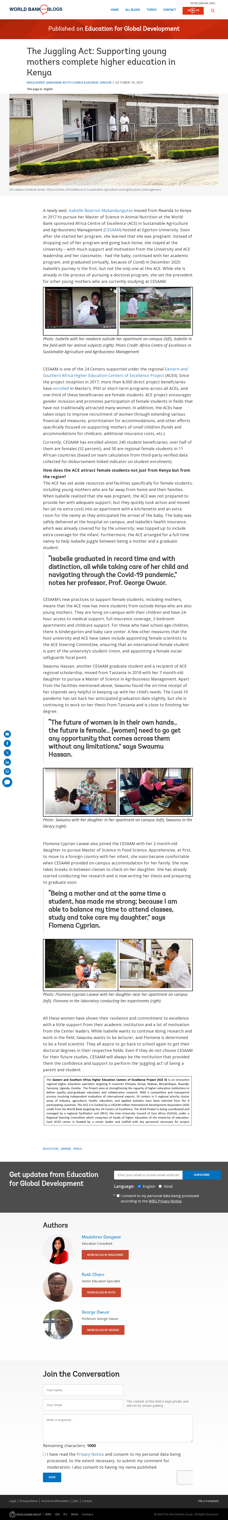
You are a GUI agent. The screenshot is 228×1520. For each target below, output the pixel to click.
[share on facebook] (7, 743)
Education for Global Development (132, 29)
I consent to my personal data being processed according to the (160, 1198)
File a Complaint (208, 1501)
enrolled (61, 388)
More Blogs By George (103, 1330)
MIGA (74, 1514)
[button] (213, 10)
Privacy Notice (90, 1454)
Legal (12, 1501)
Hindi (168, 1186)
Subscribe (202, 1174)
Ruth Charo (73, 82)
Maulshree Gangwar (44, 82)
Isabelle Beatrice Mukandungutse (101, 210)
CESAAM (112, 229)
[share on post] (7, 752)
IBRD (48, 1514)
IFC (65, 1514)
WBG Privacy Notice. (165, 1201)
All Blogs (132, 9)
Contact (169, 9)
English (48, 89)
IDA (57, 1514)
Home (115, 9)
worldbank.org (202, 3)
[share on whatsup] (7, 771)
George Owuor (99, 82)
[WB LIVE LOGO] (193, 11)
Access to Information (55, 1501)
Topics (152, 9)
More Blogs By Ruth (101, 1292)
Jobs (75, 1501)
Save (52, 1477)
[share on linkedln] (7, 762)
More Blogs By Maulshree (105, 1255)
